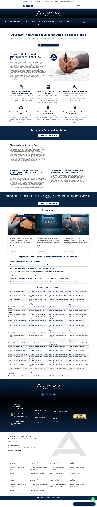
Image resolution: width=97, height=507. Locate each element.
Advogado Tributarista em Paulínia (77, 316)
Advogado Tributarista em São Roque (78, 322)
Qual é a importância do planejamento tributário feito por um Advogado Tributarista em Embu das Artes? (38, 271)
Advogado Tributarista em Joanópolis (38, 368)
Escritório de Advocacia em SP (14, 21)
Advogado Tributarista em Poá (76, 346)
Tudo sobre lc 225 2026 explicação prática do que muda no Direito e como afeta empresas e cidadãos (75, 241)
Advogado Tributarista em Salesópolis (78, 354)
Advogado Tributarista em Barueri (77, 295)
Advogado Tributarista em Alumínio (37, 325)
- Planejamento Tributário (60, 411)
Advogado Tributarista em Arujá (76, 350)
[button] (48, 261)
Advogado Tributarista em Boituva (16, 332)
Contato (39, 24)
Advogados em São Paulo (46, 21)
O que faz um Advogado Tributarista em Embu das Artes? (25, 261)
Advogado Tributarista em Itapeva (37, 339)
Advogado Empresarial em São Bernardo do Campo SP (58, 485)
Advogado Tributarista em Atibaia (77, 306)
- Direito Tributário (58, 415)
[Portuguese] (79, 5)
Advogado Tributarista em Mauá (15, 346)
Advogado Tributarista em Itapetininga (78, 335)
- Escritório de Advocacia (40, 410)
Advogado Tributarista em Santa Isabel (17, 354)
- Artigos (55, 418)
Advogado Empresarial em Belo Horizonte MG (38, 468)
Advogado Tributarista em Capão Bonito (17, 339)
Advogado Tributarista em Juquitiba (37, 342)
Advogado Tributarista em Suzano (57, 346)
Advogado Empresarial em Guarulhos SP (77, 474)
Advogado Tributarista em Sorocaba (37, 322)
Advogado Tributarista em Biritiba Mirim (58, 354)
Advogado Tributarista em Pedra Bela (37, 372)
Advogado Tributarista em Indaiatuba (37, 320)
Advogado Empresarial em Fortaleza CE (77, 462)
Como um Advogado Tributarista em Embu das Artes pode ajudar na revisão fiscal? (32, 268)
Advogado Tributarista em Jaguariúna (38, 375)
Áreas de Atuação (31, 21)
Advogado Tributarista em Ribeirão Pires (78, 342)
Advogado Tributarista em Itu (56, 320)
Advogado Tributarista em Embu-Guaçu (17, 342)
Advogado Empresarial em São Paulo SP (18, 462)
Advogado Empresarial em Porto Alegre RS (57, 474)
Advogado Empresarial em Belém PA (37, 474)
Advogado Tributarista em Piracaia (57, 368)
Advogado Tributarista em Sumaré (77, 314)
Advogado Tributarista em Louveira (57, 310)
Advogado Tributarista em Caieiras (37, 306)
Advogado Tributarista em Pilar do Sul (38, 329)
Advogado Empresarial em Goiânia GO (17, 474)
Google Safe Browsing (18, 405)
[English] (77, 5)
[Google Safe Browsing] (12, 406)
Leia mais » (12, 245)
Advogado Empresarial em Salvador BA (17, 468)
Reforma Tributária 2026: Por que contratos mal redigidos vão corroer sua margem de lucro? (21, 240)
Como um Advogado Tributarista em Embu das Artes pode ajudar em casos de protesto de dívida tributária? (39, 278)
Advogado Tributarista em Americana (17, 316)
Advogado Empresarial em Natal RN (38, 485)
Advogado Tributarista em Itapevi (77, 299)
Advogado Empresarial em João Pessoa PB (18, 485)
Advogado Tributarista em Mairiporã (57, 306)
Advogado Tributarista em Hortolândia (58, 314)
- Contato (55, 421)
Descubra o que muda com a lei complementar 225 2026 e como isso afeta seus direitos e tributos (48, 240)
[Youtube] (32, 6)
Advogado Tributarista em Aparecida (78, 360)
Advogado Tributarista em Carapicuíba (58, 299)
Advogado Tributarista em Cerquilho (58, 332)
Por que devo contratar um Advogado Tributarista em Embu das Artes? (29, 264)
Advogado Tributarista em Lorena (16, 364)
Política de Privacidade (14, 441)
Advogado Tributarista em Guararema (38, 354)
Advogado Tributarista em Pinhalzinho (58, 372)
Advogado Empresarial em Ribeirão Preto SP (37, 491)
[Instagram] (29, 6)
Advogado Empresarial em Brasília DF (57, 462)
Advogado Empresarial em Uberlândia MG (77, 485)
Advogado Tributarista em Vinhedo (77, 310)
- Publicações (37, 422)
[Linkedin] (27, 6)
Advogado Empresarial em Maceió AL (37, 479)
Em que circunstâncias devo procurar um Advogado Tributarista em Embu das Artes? (33, 275)
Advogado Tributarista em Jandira (16, 303)
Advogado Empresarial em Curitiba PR (57, 468)
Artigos (68, 21)
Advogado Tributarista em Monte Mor (17, 320)
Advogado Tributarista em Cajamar (57, 303)
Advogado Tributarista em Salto (76, 320)
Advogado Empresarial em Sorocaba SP (17, 491)
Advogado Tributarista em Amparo (77, 372)
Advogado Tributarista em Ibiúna (77, 325)
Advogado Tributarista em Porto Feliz (17, 322)
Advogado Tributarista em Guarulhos (17, 291)
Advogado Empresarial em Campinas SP (17, 479)
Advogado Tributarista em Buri (56, 339)
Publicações (60, 21)
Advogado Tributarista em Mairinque (16, 325)
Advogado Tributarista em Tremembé (17, 360)
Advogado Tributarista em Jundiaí (37, 310)
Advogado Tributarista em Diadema (16, 295)
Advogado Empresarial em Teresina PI (77, 479)
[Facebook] (24, 6)
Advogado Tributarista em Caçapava (58, 356)
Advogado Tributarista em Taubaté (77, 356)
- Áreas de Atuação (38, 414)
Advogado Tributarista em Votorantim (58, 322)
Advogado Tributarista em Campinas (37, 314)
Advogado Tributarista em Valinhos (16, 314)
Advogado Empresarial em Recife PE (77, 468)
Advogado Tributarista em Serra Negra (58, 375)
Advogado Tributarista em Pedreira (16, 375)
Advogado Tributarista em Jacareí (16, 356)
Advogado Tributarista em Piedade (16, 329)
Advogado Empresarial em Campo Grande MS (57, 479)
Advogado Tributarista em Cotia (15, 299)
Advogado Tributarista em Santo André (58, 291)
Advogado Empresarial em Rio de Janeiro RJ (38, 462)
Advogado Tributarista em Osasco (37, 291)
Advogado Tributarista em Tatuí (36, 332)
